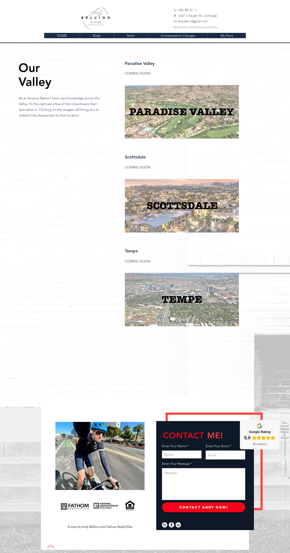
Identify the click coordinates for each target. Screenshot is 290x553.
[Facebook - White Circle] (171, 525)
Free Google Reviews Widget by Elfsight (284, 430)
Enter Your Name (174, 446)
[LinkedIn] (178, 525)
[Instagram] (164, 525)
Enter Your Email (217, 446)
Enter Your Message (176, 463)
